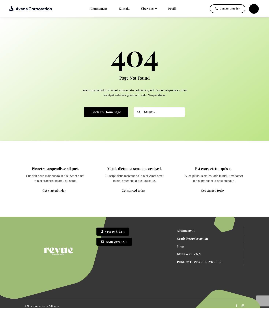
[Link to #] (254, 9)
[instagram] (243, 305)
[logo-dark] (30, 7)
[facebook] (236, 305)
